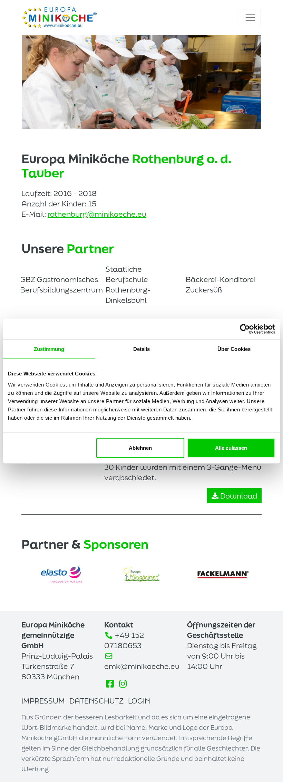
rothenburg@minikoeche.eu (97, 214)
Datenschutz (96, 701)
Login (139, 701)
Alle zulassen (231, 447)
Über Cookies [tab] (234, 349)
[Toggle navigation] (250, 17)
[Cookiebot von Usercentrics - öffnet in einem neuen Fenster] (245, 329)
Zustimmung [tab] (49, 349)
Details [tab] (141, 349)
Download (237, 496)
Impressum (43, 701)
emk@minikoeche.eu (141, 666)
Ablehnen (140, 447)
